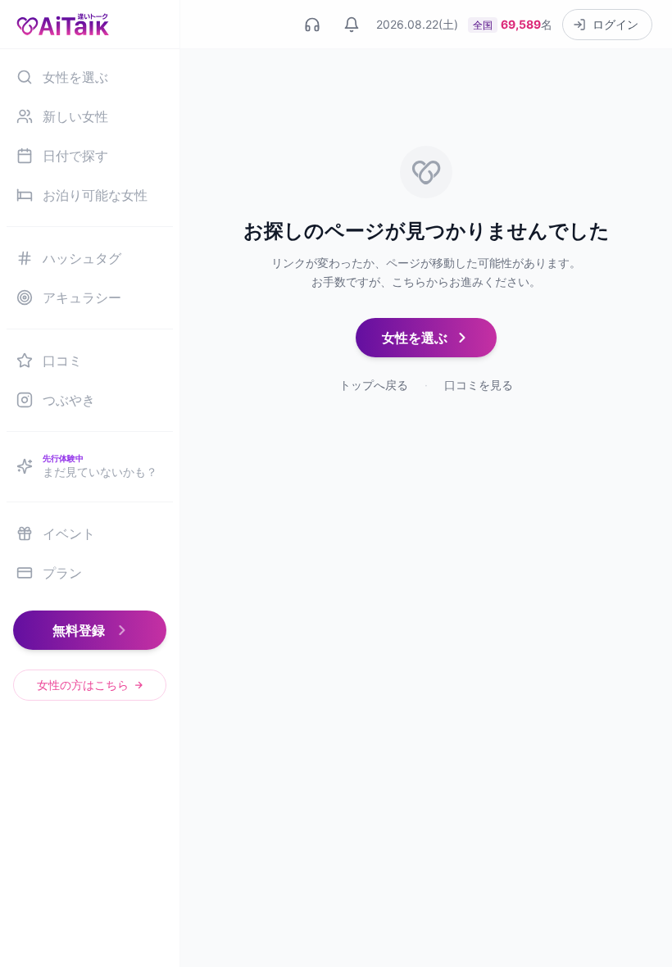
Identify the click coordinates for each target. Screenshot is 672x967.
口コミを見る (478, 385)
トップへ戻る (373, 385)
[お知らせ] (351, 24)
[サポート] (312, 24)
